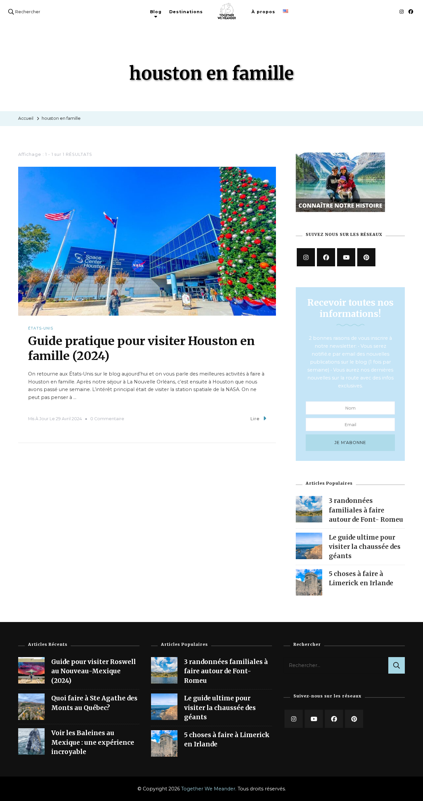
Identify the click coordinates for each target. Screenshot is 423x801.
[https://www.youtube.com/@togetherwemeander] (346, 257)
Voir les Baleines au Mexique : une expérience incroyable (92, 742)
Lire (255, 418)
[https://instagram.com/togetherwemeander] (306, 257)
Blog (156, 11)
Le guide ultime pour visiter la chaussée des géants (365, 546)
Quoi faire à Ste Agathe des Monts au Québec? (94, 702)
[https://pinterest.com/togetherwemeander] (354, 719)
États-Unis (40, 328)
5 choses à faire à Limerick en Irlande (227, 739)
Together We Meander (208, 789)
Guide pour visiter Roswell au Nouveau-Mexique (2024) (93, 671)
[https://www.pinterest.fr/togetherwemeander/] (366, 257)
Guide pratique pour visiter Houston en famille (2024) (141, 348)
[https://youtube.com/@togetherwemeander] (314, 719)
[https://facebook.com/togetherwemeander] (326, 257)
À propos (263, 11)
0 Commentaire (107, 418)
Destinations (186, 11)
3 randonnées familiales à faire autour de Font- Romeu (366, 510)
